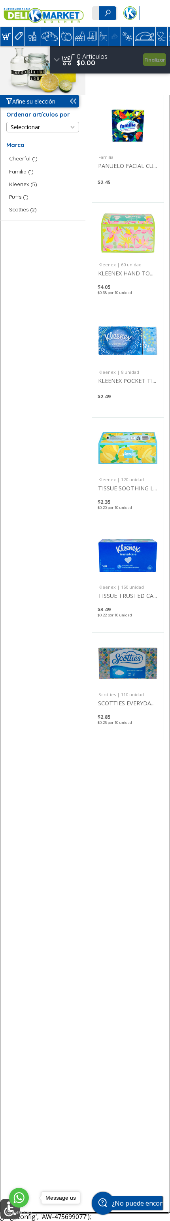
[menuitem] (6, 36)
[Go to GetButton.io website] (19, 1212)
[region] (110, 59)
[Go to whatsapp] (19, 1198)
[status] (92, 56)
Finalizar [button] (154, 60)
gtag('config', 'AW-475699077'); (85, 27)
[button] (6, 36)
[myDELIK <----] (130, 13)
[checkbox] (42, 158)
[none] (128, 148)
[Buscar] (107, 13)
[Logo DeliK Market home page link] (44, 13)
